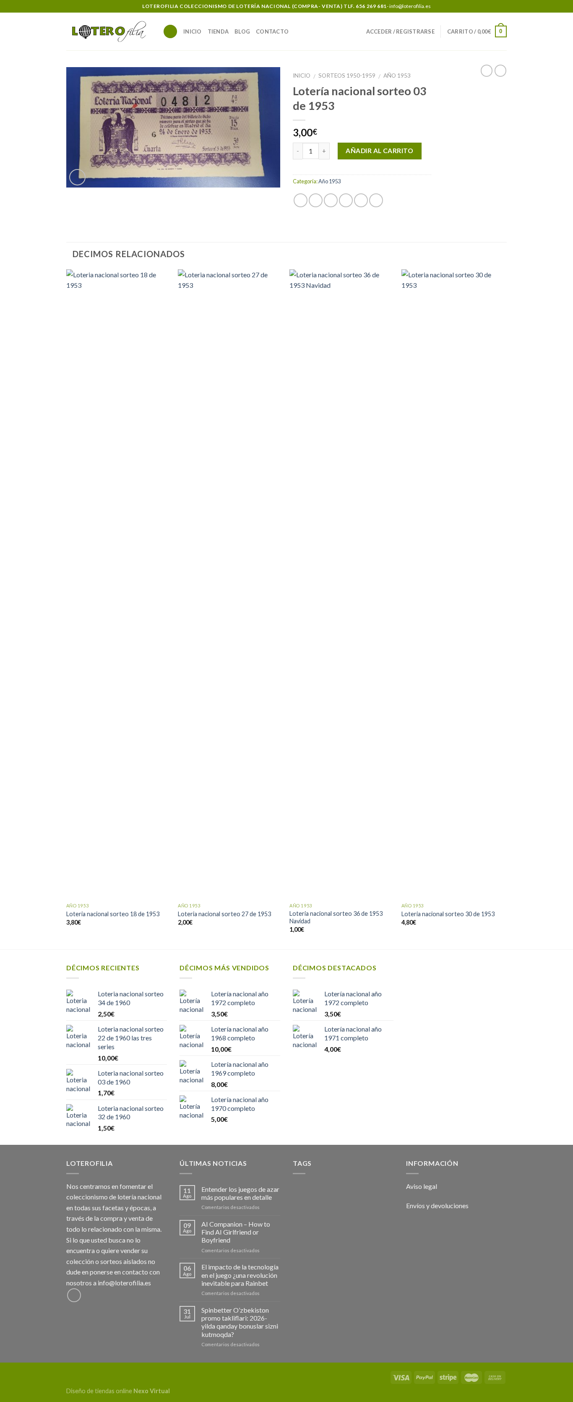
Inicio (192, 31)
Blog (242, 31)
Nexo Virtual (151, 1390)
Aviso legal (421, 1186)
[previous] (66, 608)
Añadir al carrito (379, 150)
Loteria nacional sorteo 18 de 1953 (112, 913)
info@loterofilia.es (124, 1283)
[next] (504, 608)
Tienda (218, 31)
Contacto (272, 31)
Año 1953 (397, 75)
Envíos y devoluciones (437, 1205)
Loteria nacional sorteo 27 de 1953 (224, 913)
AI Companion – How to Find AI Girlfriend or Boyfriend (235, 1232)
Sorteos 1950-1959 (346, 75)
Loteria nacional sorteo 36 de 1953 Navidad (336, 917)
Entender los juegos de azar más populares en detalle (240, 1193)
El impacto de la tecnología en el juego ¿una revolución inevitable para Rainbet (240, 1275)
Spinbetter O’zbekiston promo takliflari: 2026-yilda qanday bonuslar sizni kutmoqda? (239, 1322)
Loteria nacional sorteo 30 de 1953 (448, 913)
